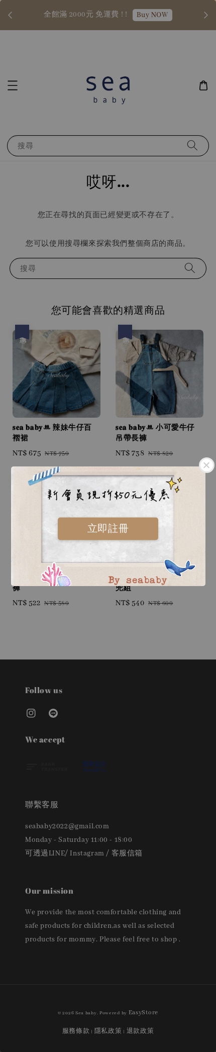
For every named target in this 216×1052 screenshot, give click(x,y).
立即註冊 (108, 527)
